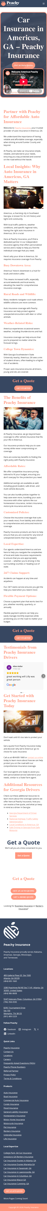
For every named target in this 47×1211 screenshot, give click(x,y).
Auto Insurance (10, 1092)
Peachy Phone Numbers (14, 1067)
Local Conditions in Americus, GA (24, 824)
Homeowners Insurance (14, 1115)
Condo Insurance (11, 1104)
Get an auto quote (14, 1191)
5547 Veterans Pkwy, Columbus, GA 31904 (22, 999)
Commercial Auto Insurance (16, 1100)
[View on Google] (9, 667)
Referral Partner (11, 1071)
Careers (7, 1059)
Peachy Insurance (23, 128)
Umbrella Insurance (12, 1135)
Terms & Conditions (13, 1078)
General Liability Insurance (16, 1112)
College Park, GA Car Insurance (18, 1153)
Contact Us (8, 1051)
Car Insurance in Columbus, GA (18, 1176)
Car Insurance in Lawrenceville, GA (19, 1172)
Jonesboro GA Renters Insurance (18, 1156)
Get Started (23, 388)
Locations (8, 1055)
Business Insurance (24, 906)
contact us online (35, 757)
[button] (4, 676)
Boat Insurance (10, 1096)
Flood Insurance (11, 1108)
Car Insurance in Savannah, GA (17, 1168)
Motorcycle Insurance (13, 1123)
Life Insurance (10, 1138)
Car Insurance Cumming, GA (16, 1183)
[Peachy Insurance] (10, 3)
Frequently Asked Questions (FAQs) (19, 1063)
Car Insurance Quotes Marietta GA (19, 1164)
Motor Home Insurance (14, 1119)
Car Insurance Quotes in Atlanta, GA (20, 1160)
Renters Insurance (12, 1131)
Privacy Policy (10, 1074)
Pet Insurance (10, 1127)
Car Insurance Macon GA (15, 1179)
